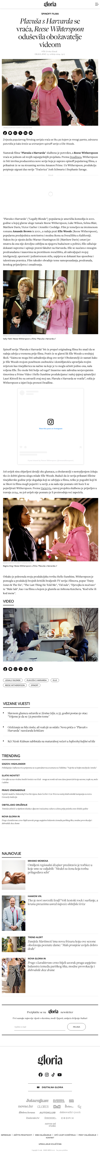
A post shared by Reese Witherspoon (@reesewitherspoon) (51, 460)
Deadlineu (75, 157)
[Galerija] (50, 92)
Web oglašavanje (43, 1135)
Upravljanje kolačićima (50, 1144)
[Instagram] (47, 1075)
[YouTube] (59, 1074)
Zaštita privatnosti (23, 1135)
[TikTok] (53, 1075)
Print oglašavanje (87, 1135)
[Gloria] (50, 4)
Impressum (6, 1135)
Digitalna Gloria (52, 1087)
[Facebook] (40, 1075)
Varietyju (46, 488)
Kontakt (50, 1137)
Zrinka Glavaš (51, 51)
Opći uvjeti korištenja (65, 1135)
